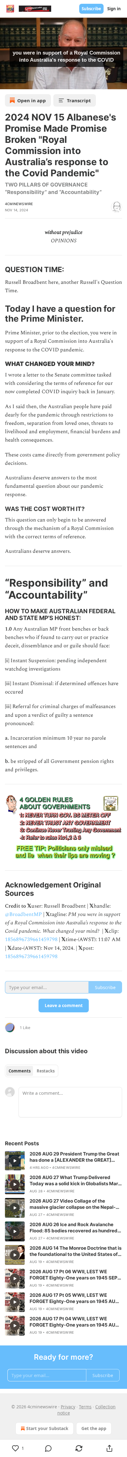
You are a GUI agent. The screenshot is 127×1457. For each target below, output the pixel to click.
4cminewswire (19, 204)
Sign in (114, 8)
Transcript (79, 100)
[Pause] (6, 82)
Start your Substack (47, 1428)
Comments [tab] (20, 1071)
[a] (15, 1161)
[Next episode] (20, 82)
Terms (85, 1407)
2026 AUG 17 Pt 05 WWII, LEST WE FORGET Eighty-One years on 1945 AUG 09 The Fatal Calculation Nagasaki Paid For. (74, 1298)
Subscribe (91, 8)
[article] (63, 1161)
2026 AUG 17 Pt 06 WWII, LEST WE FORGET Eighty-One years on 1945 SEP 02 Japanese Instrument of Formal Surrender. (73, 1275)
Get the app (93, 1428)
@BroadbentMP (23, 914)
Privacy (68, 1407)
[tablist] (31, 1071)
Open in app (31, 100)
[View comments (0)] (48, 1448)
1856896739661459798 (31, 939)
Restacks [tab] (46, 1071)
